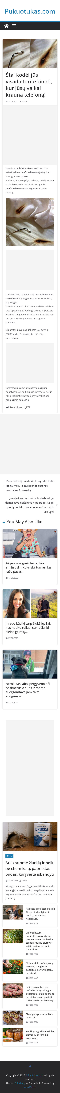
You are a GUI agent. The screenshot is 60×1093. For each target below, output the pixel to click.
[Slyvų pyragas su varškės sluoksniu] (13, 1018)
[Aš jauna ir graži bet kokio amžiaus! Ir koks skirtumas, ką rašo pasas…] (30, 531)
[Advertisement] (30, 135)
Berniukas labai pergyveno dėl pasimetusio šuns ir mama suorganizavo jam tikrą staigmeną (28, 690)
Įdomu (9, 856)
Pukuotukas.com (30, 11)
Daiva (24, 101)
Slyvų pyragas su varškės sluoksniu (39, 1016)
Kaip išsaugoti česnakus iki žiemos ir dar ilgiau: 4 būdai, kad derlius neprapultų (40, 913)
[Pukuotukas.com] (6, 26)
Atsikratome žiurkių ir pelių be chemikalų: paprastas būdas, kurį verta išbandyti (30, 868)
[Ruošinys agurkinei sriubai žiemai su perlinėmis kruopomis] (13, 1037)
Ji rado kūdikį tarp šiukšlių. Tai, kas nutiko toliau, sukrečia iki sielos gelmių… (28, 627)
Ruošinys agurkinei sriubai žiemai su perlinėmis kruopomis (40, 1035)
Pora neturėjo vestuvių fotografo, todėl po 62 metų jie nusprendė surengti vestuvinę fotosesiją (30, 485)
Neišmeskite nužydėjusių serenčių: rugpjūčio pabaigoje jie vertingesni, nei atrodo (39, 968)
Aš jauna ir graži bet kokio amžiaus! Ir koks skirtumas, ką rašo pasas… (28, 567)
